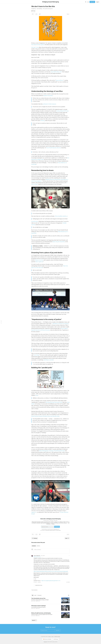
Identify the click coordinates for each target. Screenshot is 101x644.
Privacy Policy (58, 530)
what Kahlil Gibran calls (56, 72)
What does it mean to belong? (38, 605)
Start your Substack (47, 639)
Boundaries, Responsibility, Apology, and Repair (40, 599)
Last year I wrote (35, 47)
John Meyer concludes (49, 360)
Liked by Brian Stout (37, 556)
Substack (45, 641)
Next (66, 538)
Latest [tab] (35, 595)
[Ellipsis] (69, 555)
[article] (50, 600)
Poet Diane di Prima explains (37, 44)
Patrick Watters (36, 555)
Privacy (49, 636)
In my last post (34, 221)
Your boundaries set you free (38, 598)
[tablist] (35, 546)
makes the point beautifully (59, 241)
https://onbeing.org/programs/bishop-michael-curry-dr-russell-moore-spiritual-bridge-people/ (51, 571)
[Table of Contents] (1, 322)
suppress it (33, 512)
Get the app (56, 639)
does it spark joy (39, 261)
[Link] (30, 91)
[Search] (86, 2)
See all (33, 620)
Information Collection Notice (50, 530)
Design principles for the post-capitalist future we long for (41, 614)
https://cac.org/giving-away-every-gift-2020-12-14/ (51, 580)
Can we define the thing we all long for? (38, 607)
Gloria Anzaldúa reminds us (61, 216)
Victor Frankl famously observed (53, 148)
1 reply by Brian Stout (38, 585)
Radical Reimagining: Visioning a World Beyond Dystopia (52, 451)
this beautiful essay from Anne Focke (54, 402)
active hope (36, 355)
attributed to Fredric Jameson (49, 104)
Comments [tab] (34, 545)
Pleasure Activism (39, 260)
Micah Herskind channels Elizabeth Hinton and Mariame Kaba (45, 416)
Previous (35, 538)
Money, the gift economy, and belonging (41, 613)
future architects (59, 80)
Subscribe (92, 1)
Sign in (97, 1)
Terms (52, 636)
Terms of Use (56, 529)
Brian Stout (33, 10)
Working (43, 120)
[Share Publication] (88, 2)
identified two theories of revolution (61, 323)
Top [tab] (32, 595)
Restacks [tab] (38, 545)
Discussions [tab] (39, 595)
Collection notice (57, 636)
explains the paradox (48, 95)
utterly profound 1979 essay (62, 111)
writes (36, 395)
